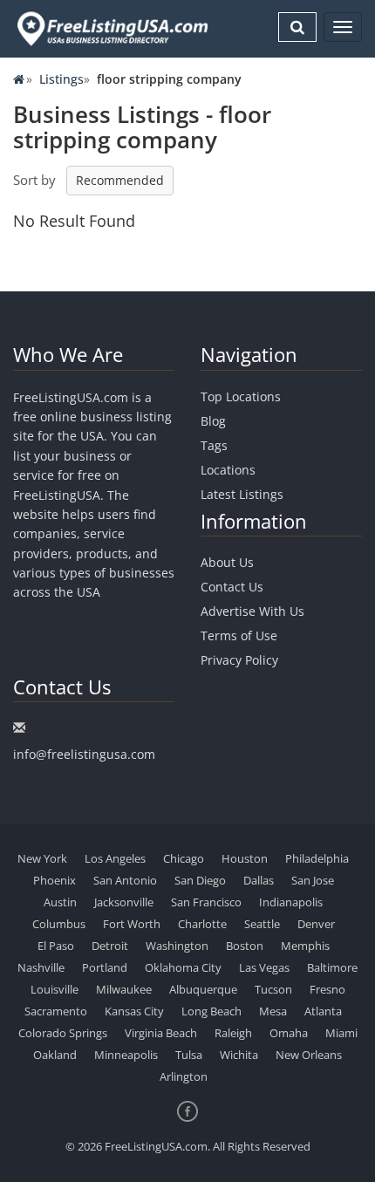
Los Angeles (115, 858)
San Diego (200, 880)
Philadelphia (317, 858)
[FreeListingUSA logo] (110, 28)
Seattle (262, 924)
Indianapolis (291, 902)
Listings (61, 79)
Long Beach (211, 1011)
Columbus (58, 924)
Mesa (273, 1011)
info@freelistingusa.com (84, 754)
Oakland (55, 1054)
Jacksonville (123, 902)
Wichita (239, 1054)
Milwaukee (124, 989)
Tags (214, 445)
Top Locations (241, 396)
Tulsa (188, 1054)
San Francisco (206, 902)
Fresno (327, 989)
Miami (341, 1033)
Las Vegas (264, 967)
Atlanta (323, 1011)
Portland (104, 967)
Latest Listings (242, 494)
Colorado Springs (62, 1033)
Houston (245, 858)
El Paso (56, 945)
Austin (60, 902)
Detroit (110, 945)
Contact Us (232, 586)
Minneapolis (126, 1054)
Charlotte (202, 924)
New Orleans (309, 1054)
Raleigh (233, 1033)
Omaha (288, 1033)
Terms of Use (239, 635)
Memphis (305, 945)
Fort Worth (131, 924)
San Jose (312, 880)
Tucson (273, 989)
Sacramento (55, 1011)
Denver (316, 924)
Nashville (41, 967)
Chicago (183, 858)
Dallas (258, 880)
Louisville (54, 989)
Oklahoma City (183, 967)
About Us (227, 562)
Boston (244, 945)
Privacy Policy (239, 660)
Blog (213, 421)
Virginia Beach (161, 1033)
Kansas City (134, 1011)
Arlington (184, 1076)
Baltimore (332, 967)
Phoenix (54, 880)
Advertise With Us (252, 611)
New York (42, 858)
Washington (177, 945)
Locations (228, 469)
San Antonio (125, 880)
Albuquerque (203, 989)
